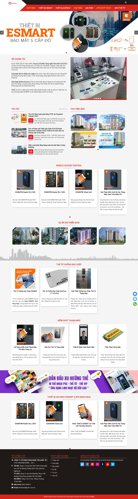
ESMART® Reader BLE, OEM (54, 192)
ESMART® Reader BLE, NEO (25, 192)
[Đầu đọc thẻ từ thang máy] (54, 334)
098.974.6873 (26, 484)
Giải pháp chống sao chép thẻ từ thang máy (83, 292)
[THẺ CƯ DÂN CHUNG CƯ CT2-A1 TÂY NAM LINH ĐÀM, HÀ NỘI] (84, 122)
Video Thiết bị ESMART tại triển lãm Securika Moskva (83, 425)
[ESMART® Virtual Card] (83, 179)
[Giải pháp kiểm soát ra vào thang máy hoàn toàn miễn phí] (113, 179)
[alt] (99, 78)
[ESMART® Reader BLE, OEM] (54, 179)
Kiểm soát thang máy (69, 320)
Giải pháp (89, 8)
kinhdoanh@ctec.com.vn (26, 488)
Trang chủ (55, 460)
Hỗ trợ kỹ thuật (103, 8)
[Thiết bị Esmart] (69, 32)
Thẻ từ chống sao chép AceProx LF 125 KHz (54, 292)
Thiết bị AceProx (63, 8)
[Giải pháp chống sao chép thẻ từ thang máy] (83, 278)
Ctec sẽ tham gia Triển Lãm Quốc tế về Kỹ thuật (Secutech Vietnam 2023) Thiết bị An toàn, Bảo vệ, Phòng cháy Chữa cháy (46, 131)
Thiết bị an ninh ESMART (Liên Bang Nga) (69, 397)
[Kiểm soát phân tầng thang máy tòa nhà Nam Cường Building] (19, 149)
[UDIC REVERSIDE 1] (112, 236)
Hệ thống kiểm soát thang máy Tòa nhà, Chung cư (25, 348)
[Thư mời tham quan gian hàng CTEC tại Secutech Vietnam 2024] (19, 118)
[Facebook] (135, 294)
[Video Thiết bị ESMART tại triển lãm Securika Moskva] (83, 411)
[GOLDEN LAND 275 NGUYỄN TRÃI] (25, 236)
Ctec (92, 496)
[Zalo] (135, 299)
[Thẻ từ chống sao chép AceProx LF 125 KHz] (54, 278)
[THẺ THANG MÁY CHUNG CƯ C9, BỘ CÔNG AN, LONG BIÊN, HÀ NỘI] (112, 118)
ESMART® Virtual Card (83, 192)
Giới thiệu (55, 463)
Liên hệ (54, 476)
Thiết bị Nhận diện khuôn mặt (83, 347)
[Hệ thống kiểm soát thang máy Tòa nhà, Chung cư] (25, 334)
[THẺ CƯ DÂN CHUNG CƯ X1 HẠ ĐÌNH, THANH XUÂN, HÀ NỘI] (84, 140)
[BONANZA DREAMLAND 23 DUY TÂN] (54, 236)
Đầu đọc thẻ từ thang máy (54, 347)
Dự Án (54, 469)
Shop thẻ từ (119, 8)
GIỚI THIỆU (31, 8)
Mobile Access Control (69, 165)
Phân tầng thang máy (113, 347)
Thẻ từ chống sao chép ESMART (25, 291)
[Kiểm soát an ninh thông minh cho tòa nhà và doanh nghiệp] (12, 3)
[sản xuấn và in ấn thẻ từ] (69, 381)
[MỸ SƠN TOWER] (83, 236)
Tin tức (15, 109)
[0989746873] (135, 304)
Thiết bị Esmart (45, 8)
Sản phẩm (78, 8)
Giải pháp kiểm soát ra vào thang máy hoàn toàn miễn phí (112, 193)
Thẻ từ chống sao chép (69, 264)
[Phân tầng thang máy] (113, 334)
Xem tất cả (63, 109)
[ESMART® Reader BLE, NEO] (25, 179)
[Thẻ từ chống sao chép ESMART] (25, 278)
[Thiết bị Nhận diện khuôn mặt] (83, 334)
